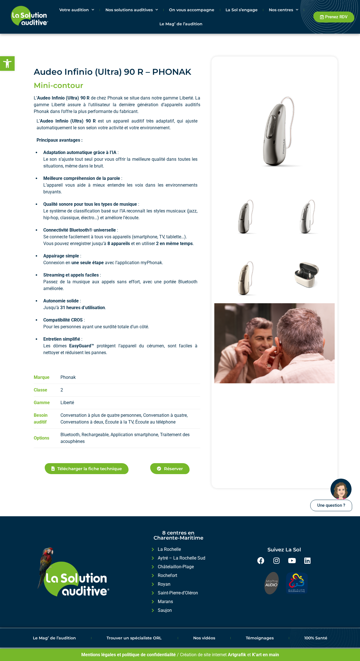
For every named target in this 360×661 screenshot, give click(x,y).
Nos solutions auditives (129, 9)
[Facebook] (261, 561)
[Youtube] (292, 561)
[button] (7, 63)
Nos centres (281, 9)
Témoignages (260, 637)
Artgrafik (237, 654)
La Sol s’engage (242, 9)
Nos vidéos (204, 637)
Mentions (90, 654)
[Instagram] (276, 561)
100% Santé (315, 637)
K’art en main (265, 654)
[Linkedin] (307, 561)
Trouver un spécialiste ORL (135, 637)
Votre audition (74, 9)
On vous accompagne (191, 9)
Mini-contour (58, 85)
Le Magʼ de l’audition (180, 23)
